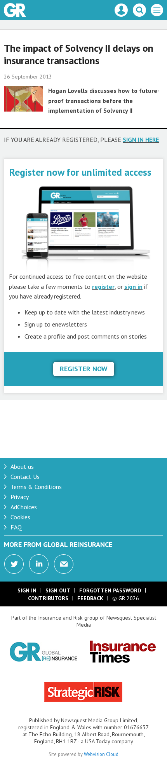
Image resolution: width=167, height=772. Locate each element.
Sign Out (57, 590)
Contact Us (25, 476)
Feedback (90, 598)
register (103, 286)
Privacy (19, 497)
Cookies (20, 517)
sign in (133, 286)
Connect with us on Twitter (14, 564)
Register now (84, 368)
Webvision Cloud (101, 754)
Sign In (27, 590)
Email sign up (64, 564)
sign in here (141, 139)
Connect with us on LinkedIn (39, 564)
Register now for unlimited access (80, 172)
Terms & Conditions (36, 487)
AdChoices (23, 507)
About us (22, 466)
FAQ (16, 527)
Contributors (48, 598)
